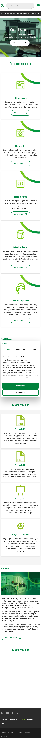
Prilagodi (19, 392)
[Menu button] (38, 5)
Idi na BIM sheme (11, 637)
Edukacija (13, 719)
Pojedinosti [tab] (20, 349)
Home (7, 13)
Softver (12, 13)
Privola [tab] (7, 349)
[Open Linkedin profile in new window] (12, 713)
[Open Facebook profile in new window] (2, 713)
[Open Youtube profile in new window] (7, 713)
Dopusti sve (20, 385)
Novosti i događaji (7, 732)
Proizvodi (4, 719)
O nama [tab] (33, 349)
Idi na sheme (18, 43)
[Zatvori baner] (38, 343)
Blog (2, 723)
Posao (27, 732)
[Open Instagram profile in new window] (17, 713)
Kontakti (20, 732)
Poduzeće (30, 719)
